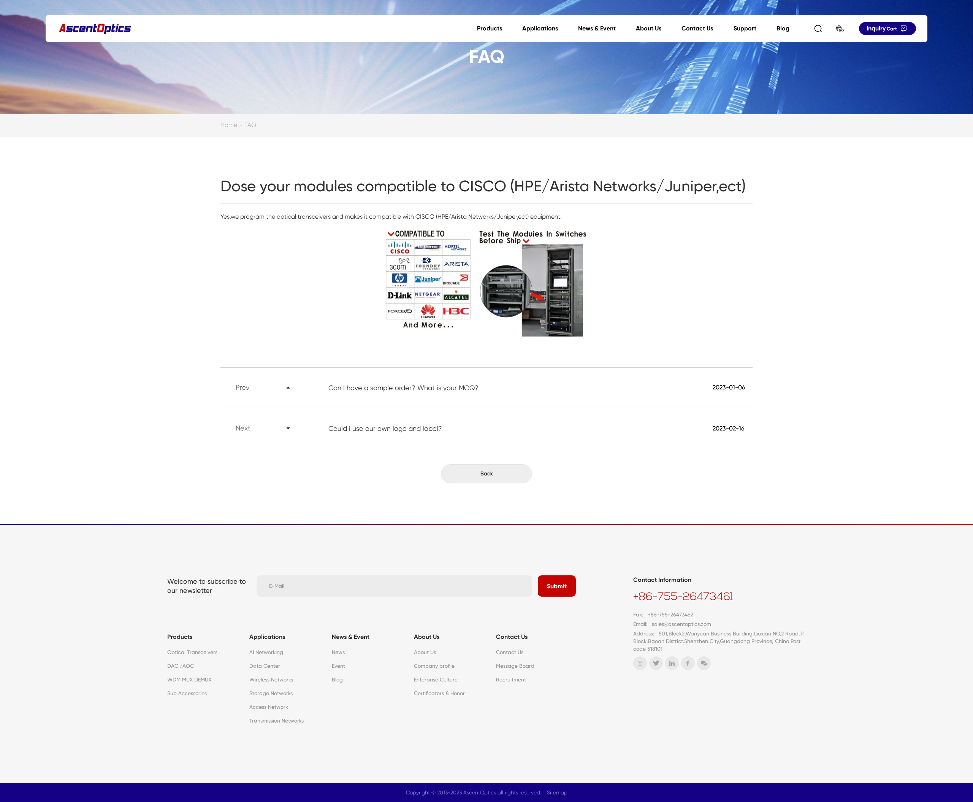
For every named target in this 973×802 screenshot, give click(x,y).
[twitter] (656, 663)
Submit (557, 586)
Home (228, 125)
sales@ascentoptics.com (681, 624)
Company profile (434, 666)
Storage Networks (271, 693)
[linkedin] (672, 663)
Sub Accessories (187, 693)
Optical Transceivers (192, 652)
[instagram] (640, 663)
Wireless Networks (271, 680)
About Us (648, 28)
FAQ (250, 125)
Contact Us (697, 28)
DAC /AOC (180, 666)
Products (489, 28)
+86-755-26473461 (683, 597)
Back (486, 473)
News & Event (597, 28)
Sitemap (557, 792)
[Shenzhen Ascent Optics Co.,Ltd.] (95, 28)
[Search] (818, 28)
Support (745, 28)
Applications (540, 28)
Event (338, 666)
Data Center (264, 666)
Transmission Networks (276, 721)
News (338, 652)
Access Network (268, 707)
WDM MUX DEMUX (189, 680)
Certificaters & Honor (439, 693)
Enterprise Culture (436, 680)
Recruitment (511, 680)
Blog (782, 28)
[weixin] (704, 663)
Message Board (515, 666)
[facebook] (688, 663)
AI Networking (266, 652)
